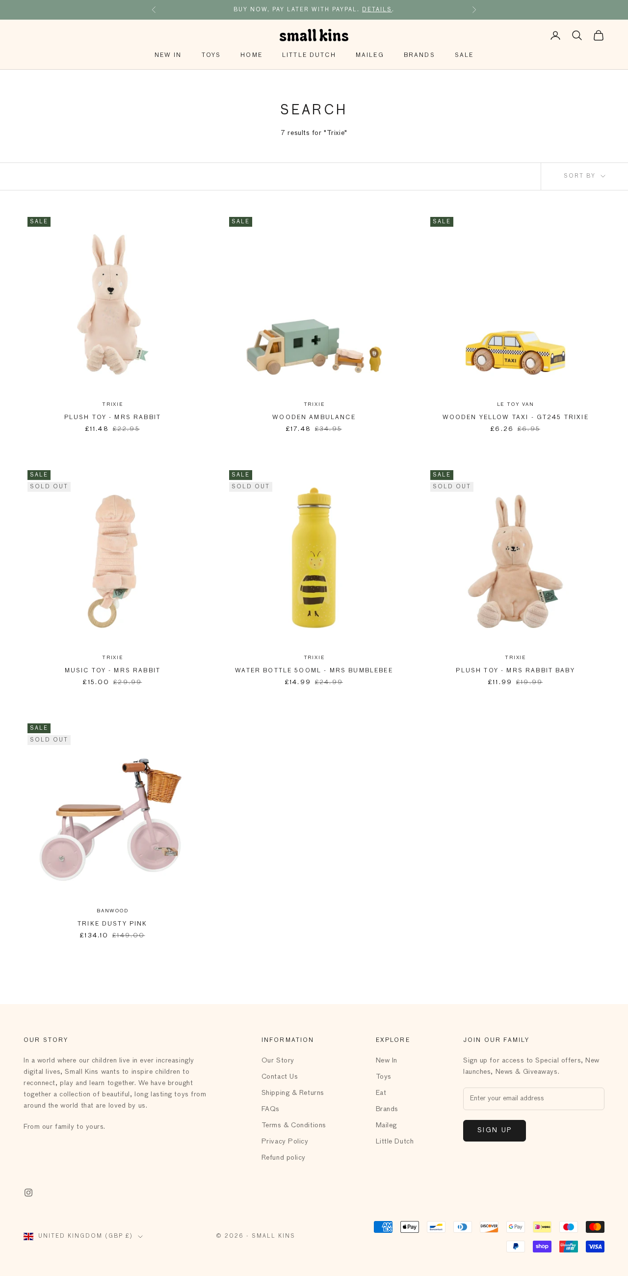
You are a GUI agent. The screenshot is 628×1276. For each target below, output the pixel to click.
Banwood (113, 910)
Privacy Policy (285, 1141)
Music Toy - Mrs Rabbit (113, 671)
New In (168, 55)
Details (377, 9)
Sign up (494, 1130)
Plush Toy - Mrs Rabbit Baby (515, 671)
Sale (464, 55)
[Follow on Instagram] (28, 1192)
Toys (211, 55)
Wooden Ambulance (314, 418)
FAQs (271, 1109)
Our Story (278, 1060)
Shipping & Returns (293, 1093)
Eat (381, 1093)
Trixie (112, 404)
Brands (419, 55)
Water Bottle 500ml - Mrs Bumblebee (313, 671)
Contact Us (280, 1076)
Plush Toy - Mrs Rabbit (112, 418)
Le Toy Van (515, 404)
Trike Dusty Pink (113, 924)
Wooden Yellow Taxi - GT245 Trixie (516, 418)
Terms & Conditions (294, 1125)
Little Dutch (309, 55)
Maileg (370, 55)
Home (251, 55)
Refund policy (284, 1157)
